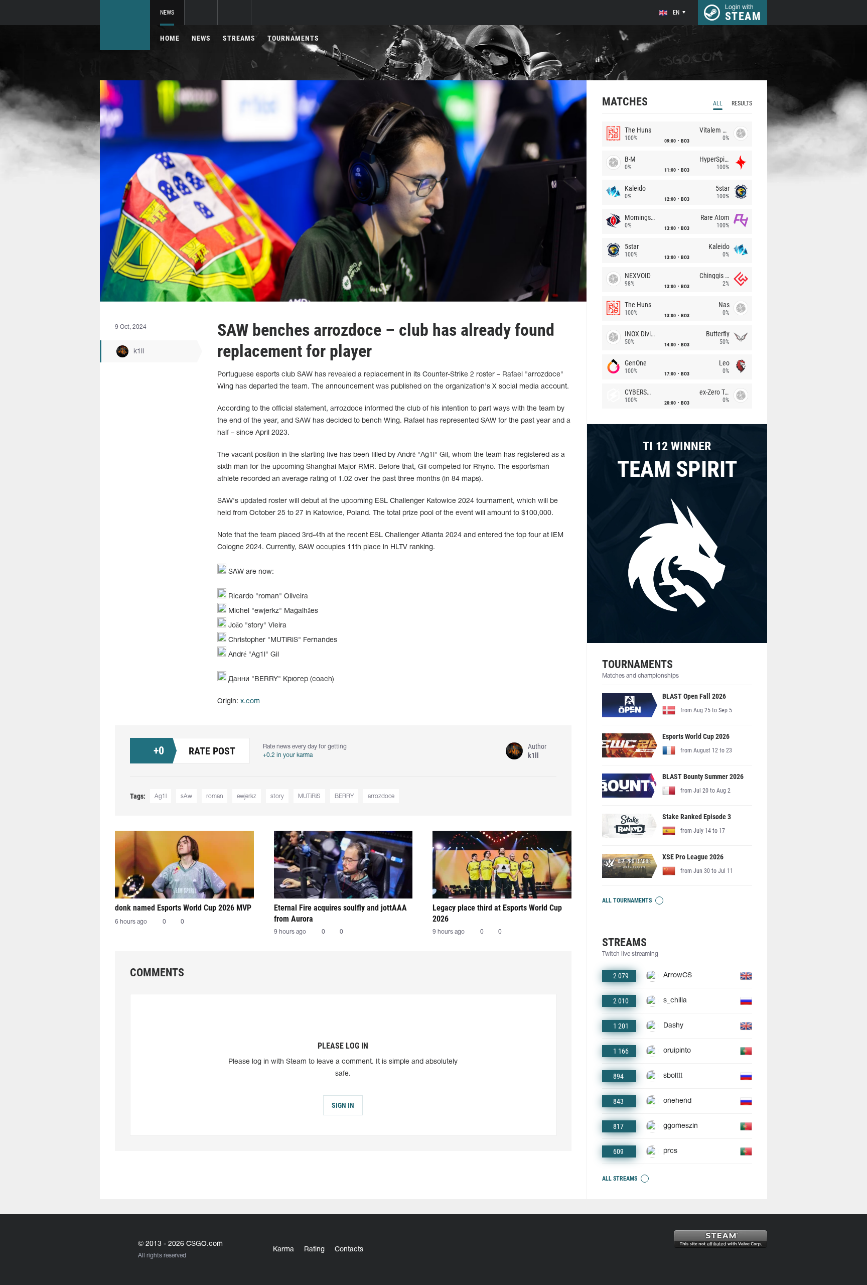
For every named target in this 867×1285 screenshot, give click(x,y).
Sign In (343, 1105)
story (277, 796)
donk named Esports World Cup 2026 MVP (183, 908)
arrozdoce (381, 796)
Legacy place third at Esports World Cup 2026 (497, 913)
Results (742, 103)
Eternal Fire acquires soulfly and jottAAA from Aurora (340, 913)
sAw (186, 796)
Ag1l (161, 796)
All (718, 103)
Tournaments (293, 38)
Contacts (349, 1249)
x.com (250, 701)
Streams (239, 38)
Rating (314, 1249)
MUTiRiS (309, 796)
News (167, 12)
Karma (283, 1249)
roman (214, 796)
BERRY (344, 796)
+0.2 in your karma (288, 755)
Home (170, 38)
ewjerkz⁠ (246, 796)
